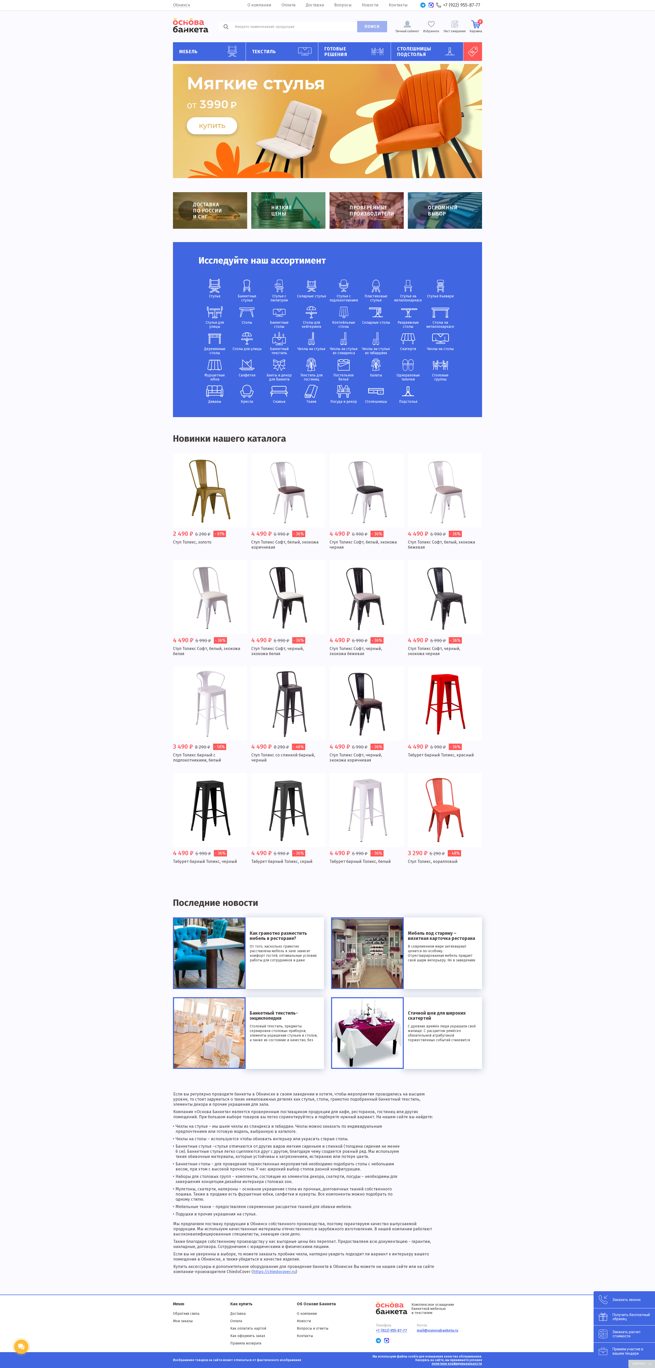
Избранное (431, 31)
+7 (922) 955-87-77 (461, 5)
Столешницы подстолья (414, 51)
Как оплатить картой (248, 1328)
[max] (431, 5)
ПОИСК (372, 26)
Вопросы (343, 5)
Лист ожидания (454, 31)
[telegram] (423, 5)
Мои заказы (183, 1321)
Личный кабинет (407, 31)
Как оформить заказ (247, 1336)
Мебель (188, 52)
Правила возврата (245, 1343)
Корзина (476, 26)
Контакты (398, 5)
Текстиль (264, 52)
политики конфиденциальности (457, 1363)
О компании (259, 5)
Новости (370, 5)
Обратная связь (186, 1313)
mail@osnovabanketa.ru (437, 1330)
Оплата (288, 5)
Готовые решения (335, 51)
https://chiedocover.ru (274, 1271)
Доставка (315, 5)
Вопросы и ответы (312, 1328)
